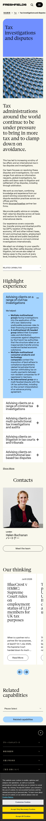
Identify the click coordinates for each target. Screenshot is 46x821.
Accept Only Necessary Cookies (23, 809)
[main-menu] (39, 4)
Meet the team (23, 548)
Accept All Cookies (23, 816)
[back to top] (40, 732)
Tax (15, 13)
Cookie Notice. (7, 797)
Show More (8, 468)
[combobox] (23, 709)
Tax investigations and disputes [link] (32, 13)
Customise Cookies (22, 802)
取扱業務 (6, 13)
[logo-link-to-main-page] (14, 5)
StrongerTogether (17, 203)
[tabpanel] (23, 619)
